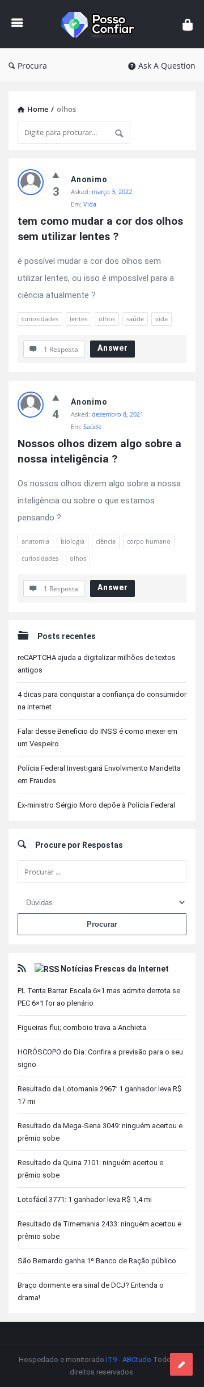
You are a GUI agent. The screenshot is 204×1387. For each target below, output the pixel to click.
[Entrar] (187, 24)
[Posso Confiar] (102, 24)
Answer (112, 347)
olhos (107, 318)
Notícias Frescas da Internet (115, 968)
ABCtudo (136, 1359)
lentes (78, 318)
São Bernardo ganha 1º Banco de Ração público (97, 1260)
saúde (135, 318)
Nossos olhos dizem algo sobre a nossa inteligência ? (101, 451)
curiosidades (40, 318)
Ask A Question (167, 65)
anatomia (35, 541)
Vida (89, 204)
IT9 (111, 1359)
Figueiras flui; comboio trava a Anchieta (82, 1027)
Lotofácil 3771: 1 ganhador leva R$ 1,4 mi (85, 1199)
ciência (106, 541)
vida (161, 318)
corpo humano (149, 541)
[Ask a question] (181, 1364)
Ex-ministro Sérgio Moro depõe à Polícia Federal (96, 805)
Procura (32, 65)
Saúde (92, 426)
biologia (72, 541)
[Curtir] (56, 175)
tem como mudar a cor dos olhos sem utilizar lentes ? (102, 229)
